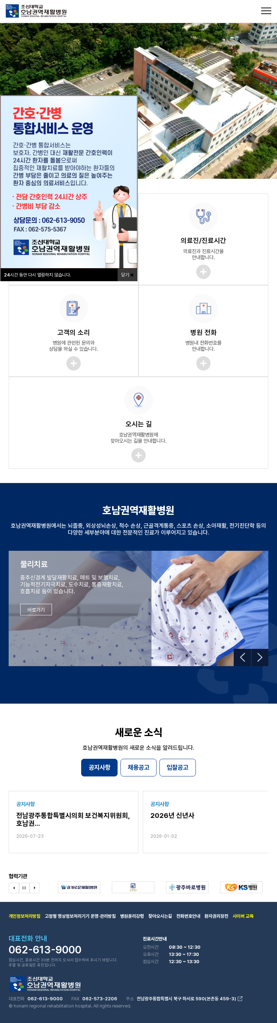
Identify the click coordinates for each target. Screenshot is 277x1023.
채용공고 (138, 767)
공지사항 (99, 767)
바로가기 (36, 610)
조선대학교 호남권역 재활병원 (36, 11)
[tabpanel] (138, 101)
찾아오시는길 (160, 916)
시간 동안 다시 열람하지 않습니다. (37, 275)
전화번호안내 (188, 916)
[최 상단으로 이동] (259, 1002)
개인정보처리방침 (24, 916)
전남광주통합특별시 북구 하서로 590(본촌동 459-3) (186, 998)
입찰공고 (177, 767)
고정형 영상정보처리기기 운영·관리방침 (80, 916)
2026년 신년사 (172, 816)
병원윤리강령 (132, 916)
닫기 (125, 275)
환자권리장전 (216, 916)
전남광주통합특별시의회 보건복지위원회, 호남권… (73, 820)
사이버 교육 (243, 916)
